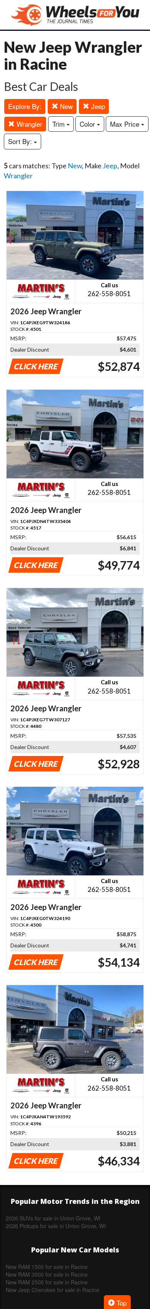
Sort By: (21, 141)
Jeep (97, 106)
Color (88, 124)
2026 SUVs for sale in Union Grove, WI (53, 1218)
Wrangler (28, 124)
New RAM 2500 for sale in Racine (47, 1282)
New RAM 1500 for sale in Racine (47, 1266)
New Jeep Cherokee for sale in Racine (52, 1290)
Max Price (125, 124)
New (65, 106)
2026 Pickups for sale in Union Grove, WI (56, 1226)
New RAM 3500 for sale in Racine (47, 1274)
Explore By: (25, 106)
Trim (59, 124)
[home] (75, 15)
